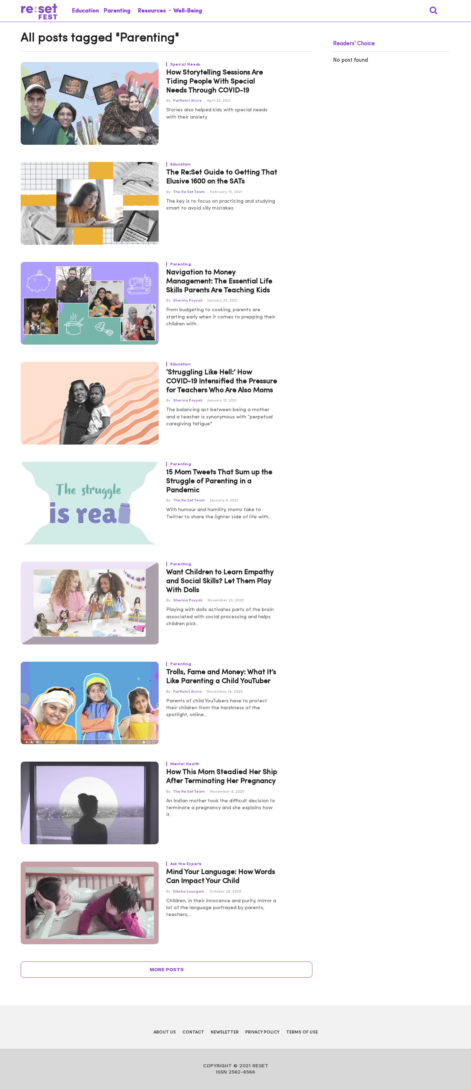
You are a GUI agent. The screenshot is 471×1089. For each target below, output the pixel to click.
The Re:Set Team (189, 192)
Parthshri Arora (187, 101)
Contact (193, 1032)
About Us (164, 1032)
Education (85, 11)
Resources (152, 11)
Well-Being (187, 11)
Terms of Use (302, 1032)
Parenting (117, 11)
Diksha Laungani (188, 892)
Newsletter (225, 1032)
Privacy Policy (262, 1032)
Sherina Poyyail (187, 301)
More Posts (167, 969)
